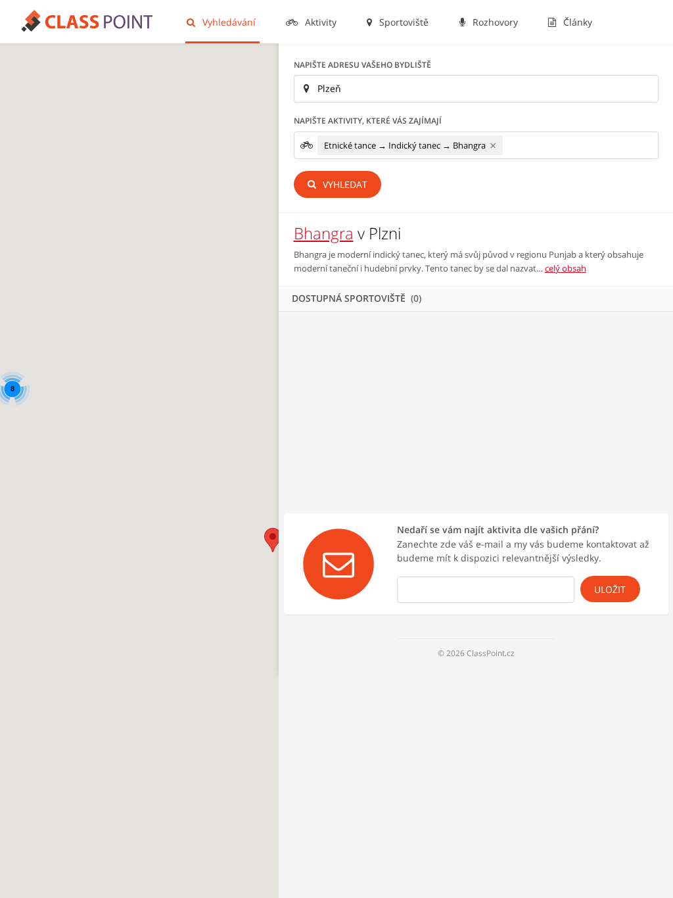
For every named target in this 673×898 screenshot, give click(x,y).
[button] (273, 540)
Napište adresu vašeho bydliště (362, 64)
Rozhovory (494, 22)
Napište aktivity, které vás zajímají (368, 120)
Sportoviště (403, 22)
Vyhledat (343, 184)
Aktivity (319, 22)
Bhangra (324, 233)
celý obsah (565, 268)
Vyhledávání (228, 22)
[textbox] (509, 145)
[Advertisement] (476, 410)
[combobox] (476, 145)
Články (576, 22)
